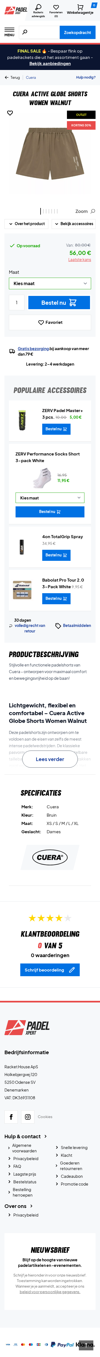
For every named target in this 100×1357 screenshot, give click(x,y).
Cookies (45, 1117)
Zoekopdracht (77, 32)
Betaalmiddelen (77, 625)
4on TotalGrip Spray (62, 536)
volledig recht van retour (30, 628)
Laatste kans (79, 259)
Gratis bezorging (33, 348)
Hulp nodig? (86, 77)
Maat (14, 272)
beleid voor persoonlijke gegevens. (50, 1292)
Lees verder (50, 759)
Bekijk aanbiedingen (50, 63)
